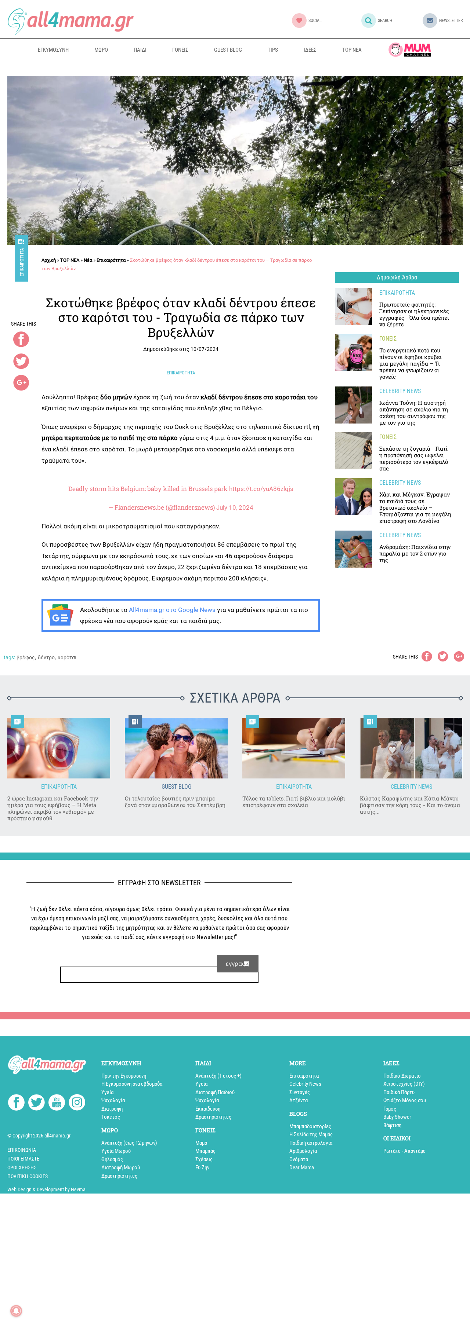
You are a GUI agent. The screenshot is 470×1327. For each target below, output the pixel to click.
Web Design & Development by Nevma (46, 1189)
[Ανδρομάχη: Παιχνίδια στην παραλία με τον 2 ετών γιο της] (353, 549)
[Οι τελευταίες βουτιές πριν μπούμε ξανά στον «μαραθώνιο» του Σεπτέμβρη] (176, 748)
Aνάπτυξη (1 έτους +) (218, 1076)
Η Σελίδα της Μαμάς (311, 1134)
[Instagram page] (77, 1104)
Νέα (88, 260)
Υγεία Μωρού (116, 1151)
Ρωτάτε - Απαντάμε (404, 1151)
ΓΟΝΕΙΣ (180, 50)
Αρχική (48, 260)
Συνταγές (299, 1092)
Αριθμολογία (303, 1151)
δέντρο (46, 657)
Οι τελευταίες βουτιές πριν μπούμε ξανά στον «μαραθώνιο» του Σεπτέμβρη (175, 801)
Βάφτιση (392, 1125)
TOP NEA (352, 50)
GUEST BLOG (228, 50)
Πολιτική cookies (27, 1176)
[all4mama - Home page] (70, 21)
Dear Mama (301, 1167)
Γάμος (389, 1109)
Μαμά (201, 1143)
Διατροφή (112, 1109)
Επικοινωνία (21, 1150)
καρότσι (67, 657)
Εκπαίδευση (207, 1109)
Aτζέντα (298, 1100)
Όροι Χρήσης (21, 1167)
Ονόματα (298, 1159)
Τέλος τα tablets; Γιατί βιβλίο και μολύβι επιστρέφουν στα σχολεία (293, 801)
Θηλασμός (112, 1159)
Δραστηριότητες (119, 1176)
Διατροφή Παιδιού (215, 1092)
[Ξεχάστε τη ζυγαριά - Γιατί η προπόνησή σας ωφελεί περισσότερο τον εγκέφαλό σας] (353, 450)
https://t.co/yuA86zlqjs (261, 488)
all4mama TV (409, 50)
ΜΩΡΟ (101, 50)
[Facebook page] (16, 1103)
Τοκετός (110, 1117)
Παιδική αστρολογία (310, 1143)
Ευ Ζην (202, 1167)
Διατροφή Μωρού (120, 1167)
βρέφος (26, 657)
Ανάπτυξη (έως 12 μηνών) (129, 1143)
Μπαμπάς (205, 1151)
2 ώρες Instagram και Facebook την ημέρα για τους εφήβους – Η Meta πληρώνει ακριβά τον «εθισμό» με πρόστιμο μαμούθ (52, 808)
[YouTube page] (57, 1104)
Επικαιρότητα (21, 262)
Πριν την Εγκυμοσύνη (123, 1076)
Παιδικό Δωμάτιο (402, 1076)
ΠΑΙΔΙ (140, 50)
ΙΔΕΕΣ (310, 50)
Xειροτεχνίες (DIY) (404, 1084)
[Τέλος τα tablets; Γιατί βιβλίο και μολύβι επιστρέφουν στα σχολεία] (293, 748)
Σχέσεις (204, 1159)
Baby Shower (397, 1117)
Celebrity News (305, 1084)
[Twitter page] (37, 1104)
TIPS (273, 50)
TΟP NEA (69, 260)
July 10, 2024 (234, 507)
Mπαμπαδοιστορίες (310, 1126)
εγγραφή (238, 964)
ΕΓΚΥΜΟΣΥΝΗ (53, 50)
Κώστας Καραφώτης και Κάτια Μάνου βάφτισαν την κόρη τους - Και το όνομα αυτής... (410, 805)
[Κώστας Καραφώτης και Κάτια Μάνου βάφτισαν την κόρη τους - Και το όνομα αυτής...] (411, 748)
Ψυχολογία (113, 1100)
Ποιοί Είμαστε (23, 1159)
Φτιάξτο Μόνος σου (404, 1100)
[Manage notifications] (16, 1311)
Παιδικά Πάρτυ (399, 1092)
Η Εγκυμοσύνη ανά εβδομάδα (131, 1084)
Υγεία (107, 1092)
